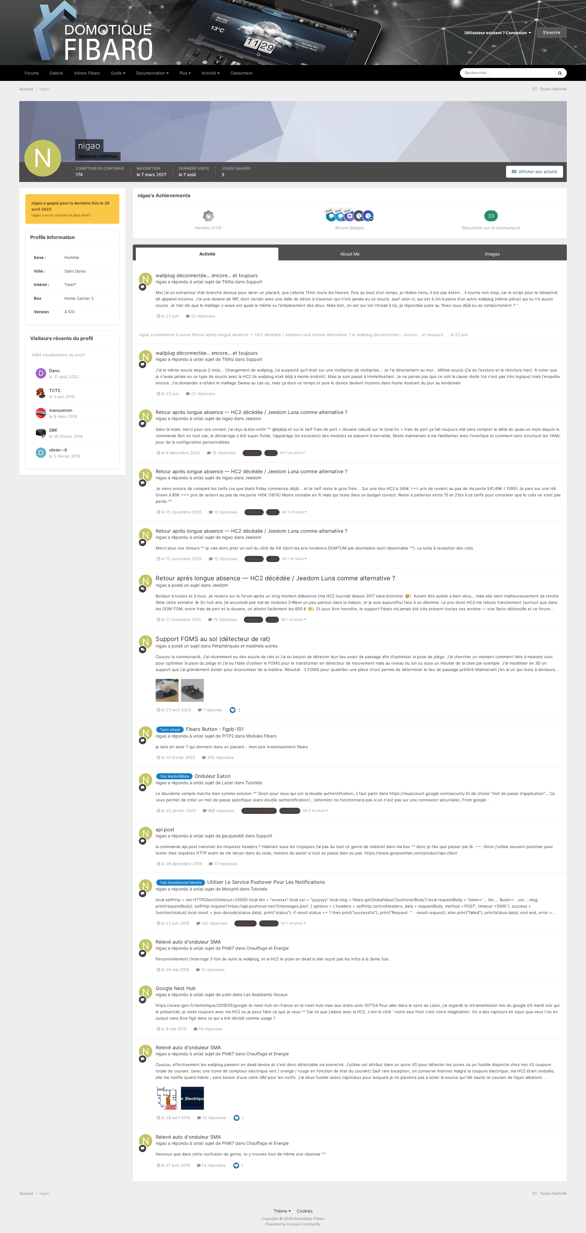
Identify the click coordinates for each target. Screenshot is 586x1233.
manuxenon (60, 410)
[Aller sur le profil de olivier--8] (41, 453)
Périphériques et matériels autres (244, 645)
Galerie (56, 73)
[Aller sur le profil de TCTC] (41, 393)
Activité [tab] (207, 253)
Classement (241, 73)
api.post (165, 829)
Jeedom (253, 418)
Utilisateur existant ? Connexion (497, 32)
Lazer (227, 782)
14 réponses (209, 1028)
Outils (117, 73)
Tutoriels (253, 782)
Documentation (151, 73)
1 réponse (212, 709)
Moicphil (230, 888)
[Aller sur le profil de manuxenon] (41, 413)
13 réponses (212, 969)
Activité (209, 73)
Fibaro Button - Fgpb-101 (215, 729)
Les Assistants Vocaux (266, 994)
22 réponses (202, 316)
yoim (226, 994)
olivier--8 (58, 450)
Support (254, 281)
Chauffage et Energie (267, 948)
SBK (53, 430)
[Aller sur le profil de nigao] (145, 279)
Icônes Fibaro (87, 73)
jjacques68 (233, 835)
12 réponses (223, 452)
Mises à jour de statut (527, 73)
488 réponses (220, 810)
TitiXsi (228, 281)
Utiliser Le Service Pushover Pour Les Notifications (266, 882)
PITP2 (228, 735)
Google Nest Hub (176, 988)
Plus (184, 73)
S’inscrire (551, 32)
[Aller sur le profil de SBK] (41, 433)
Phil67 (228, 948)
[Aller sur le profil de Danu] (41, 373)
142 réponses (213, 923)
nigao (161, 281)
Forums (32, 73)
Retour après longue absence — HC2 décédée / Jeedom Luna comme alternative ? (272, 334)
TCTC (55, 390)
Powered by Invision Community (293, 1224)
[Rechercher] (560, 73)
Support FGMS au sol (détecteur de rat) (213, 639)
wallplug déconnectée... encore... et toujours (207, 275)
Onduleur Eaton (212, 776)
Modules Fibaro (261, 735)
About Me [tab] (350, 253)
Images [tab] (492, 253)
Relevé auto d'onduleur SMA (188, 942)
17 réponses (225, 863)
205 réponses (220, 757)
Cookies (305, 1210)
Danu (54, 370)
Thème (280, 1210)
